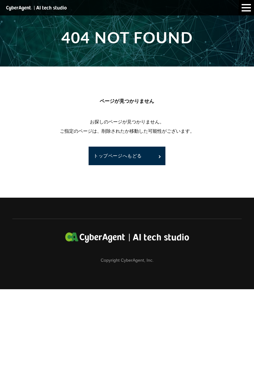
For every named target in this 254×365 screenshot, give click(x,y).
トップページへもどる (118, 155)
